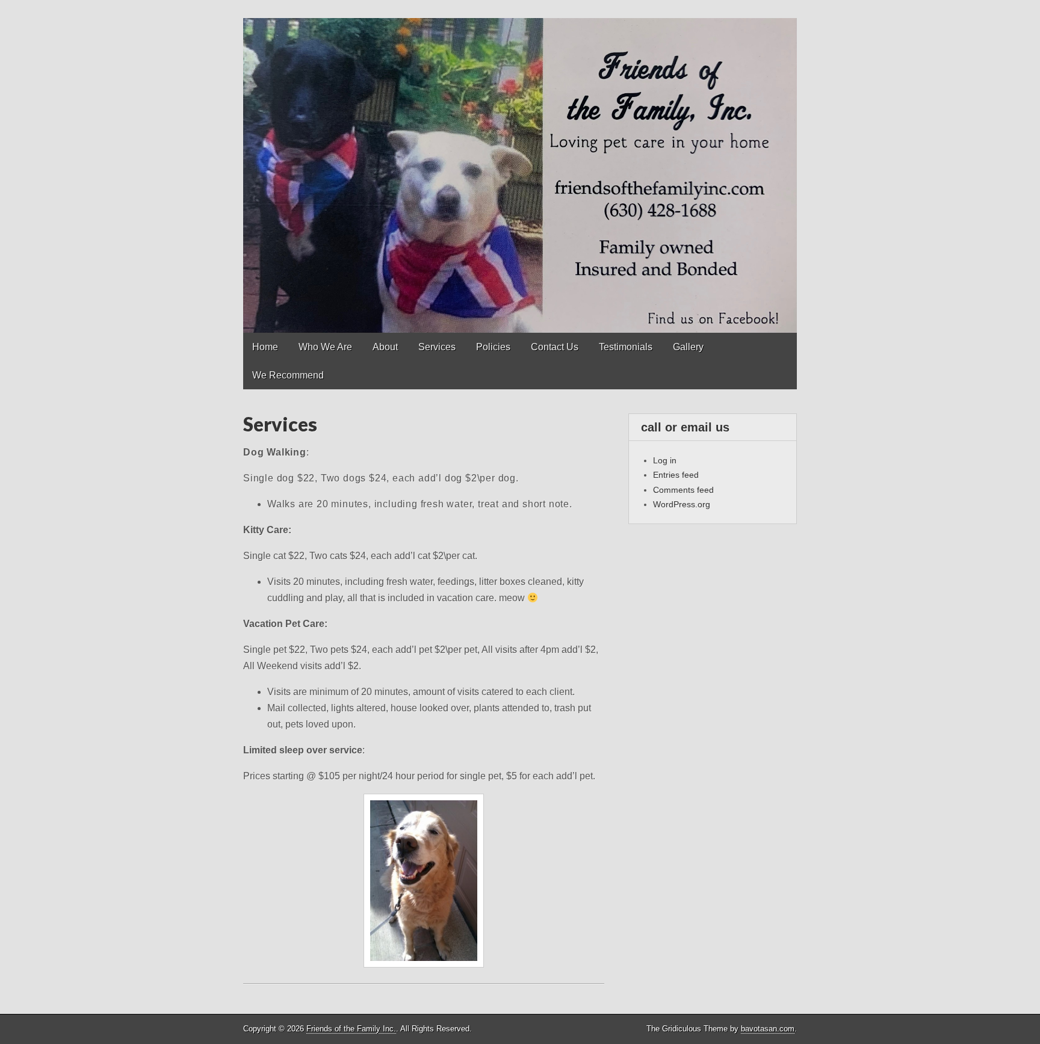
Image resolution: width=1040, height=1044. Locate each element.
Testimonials (625, 347)
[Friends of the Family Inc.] (520, 166)
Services (437, 347)
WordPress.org (681, 504)
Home (265, 347)
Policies (493, 347)
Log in (664, 460)
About (385, 347)
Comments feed (683, 490)
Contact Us (554, 347)
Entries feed (676, 475)
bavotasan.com (767, 1028)
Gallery (688, 347)
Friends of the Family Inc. (351, 1028)
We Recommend (288, 375)
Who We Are (325, 347)
